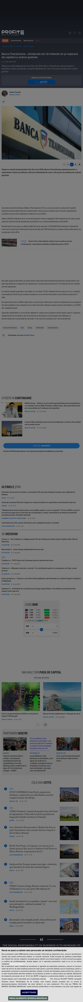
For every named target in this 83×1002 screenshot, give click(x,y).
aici (48, 978)
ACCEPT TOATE (29, 992)
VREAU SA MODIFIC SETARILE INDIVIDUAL (28, 998)
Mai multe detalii (16, 963)
